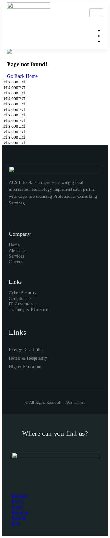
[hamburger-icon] (96, 12)
